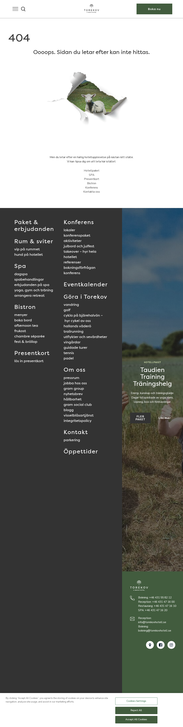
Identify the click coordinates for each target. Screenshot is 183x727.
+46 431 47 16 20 (156, 610)
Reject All (136, 710)
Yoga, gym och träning (33, 290)
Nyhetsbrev (73, 393)
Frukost (20, 331)
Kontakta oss (91, 192)
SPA (91, 175)
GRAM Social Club (78, 404)
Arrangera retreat (29, 295)
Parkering (72, 440)
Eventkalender (86, 284)
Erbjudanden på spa (31, 284)
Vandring (71, 304)
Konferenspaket (77, 235)
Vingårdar (72, 342)
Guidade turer (75, 347)
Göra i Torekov (85, 296)
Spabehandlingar (29, 279)
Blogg (69, 410)
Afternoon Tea (26, 325)
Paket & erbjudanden (34, 225)
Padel (69, 358)
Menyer (20, 314)
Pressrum (71, 377)
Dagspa (21, 274)
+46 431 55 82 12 (160, 597)
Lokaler (69, 230)
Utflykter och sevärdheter (85, 336)
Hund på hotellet (28, 254)
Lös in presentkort (28, 361)
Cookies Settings (136, 701)
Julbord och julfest (79, 246)
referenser (72, 262)
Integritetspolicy (78, 420)
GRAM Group (74, 388)
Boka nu (154, 9)
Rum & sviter (33, 241)
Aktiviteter (72, 240)
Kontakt (76, 432)
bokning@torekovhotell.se (154, 631)
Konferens (91, 188)
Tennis (69, 353)
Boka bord (23, 320)
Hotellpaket (91, 171)
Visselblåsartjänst (78, 415)
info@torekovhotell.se (152, 622)
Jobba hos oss (75, 383)
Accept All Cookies (136, 719)
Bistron (91, 183)
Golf (67, 310)
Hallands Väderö (77, 326)
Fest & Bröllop (25, 341)
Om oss (75, 369)
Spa (20, 266)
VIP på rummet (27, 249)
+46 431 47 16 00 (163, 602)
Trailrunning (73, 331)
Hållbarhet (72, 399)
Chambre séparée (29, 336)
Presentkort (91, 179)
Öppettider (81, 451)
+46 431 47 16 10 (165, 606)
